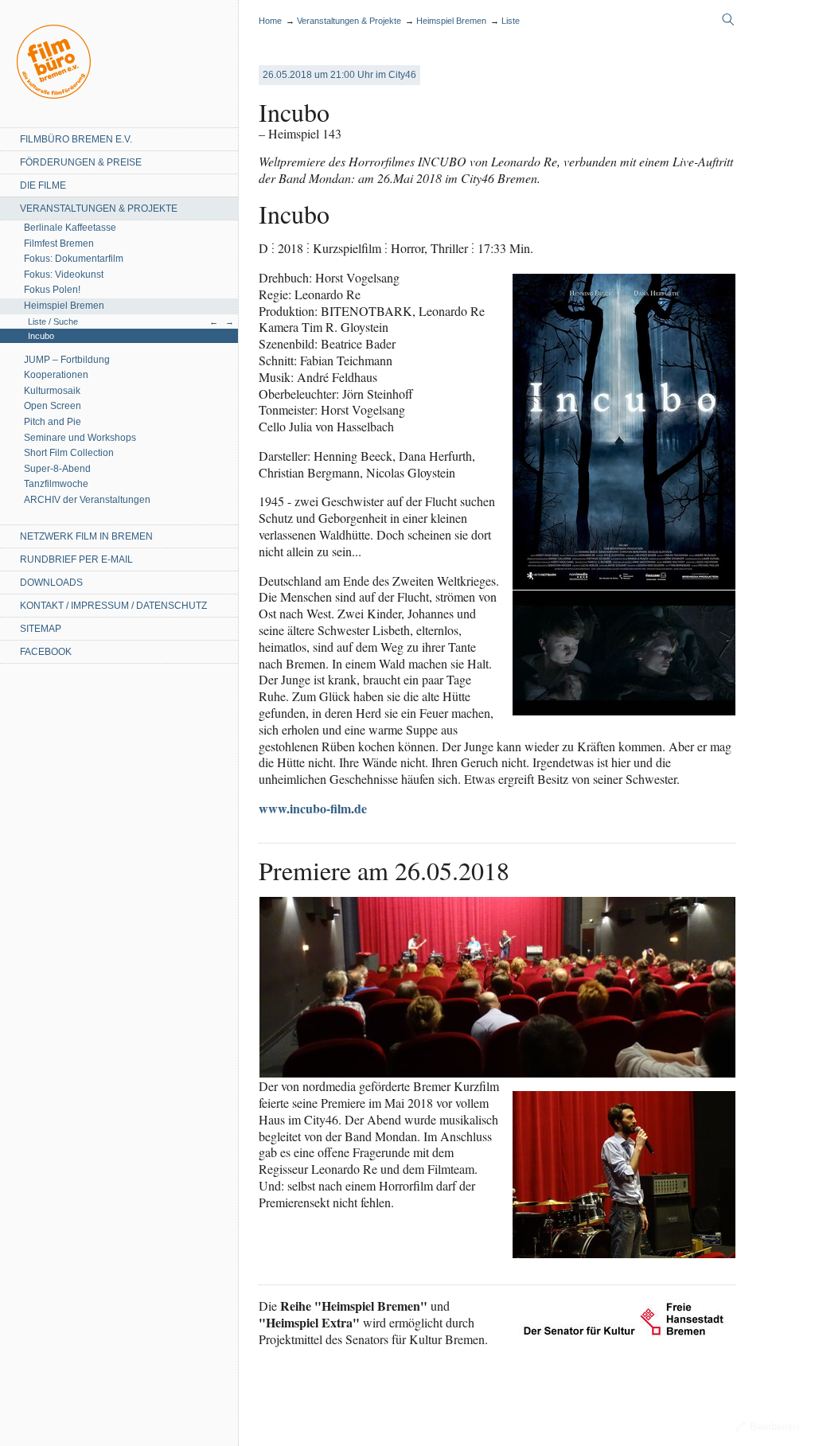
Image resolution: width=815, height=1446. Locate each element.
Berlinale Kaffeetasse (70, 227)
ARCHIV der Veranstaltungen (87, 499)
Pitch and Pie (52, 421)
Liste (510, 20)
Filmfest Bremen (59, 243)
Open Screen (52, 405)
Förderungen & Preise (81, 162)
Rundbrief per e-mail (76, 559)
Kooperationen (56, 374)
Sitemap (40, 628)
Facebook (46, 651)
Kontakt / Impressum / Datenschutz (113, 605)
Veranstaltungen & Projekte (98, 208)
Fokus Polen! (52, 289)
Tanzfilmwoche (56, 483)
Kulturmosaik (52, 390)
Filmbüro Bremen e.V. (76, 139)
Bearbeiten (774, 1426)
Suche (728, 20)
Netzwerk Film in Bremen (86, 536)
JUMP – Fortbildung (67, 359)
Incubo (41, 336)
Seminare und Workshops (80, 437)
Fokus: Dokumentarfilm (73, 258)
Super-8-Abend (57, 468)
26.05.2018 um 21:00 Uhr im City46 (339, 74)
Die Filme (43, 185)
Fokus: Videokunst (63, 274)
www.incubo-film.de (313, 808)
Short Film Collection (69, 452)
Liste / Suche (53, 321)
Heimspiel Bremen (64, 305)
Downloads (51, 582)
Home (54, 61)
